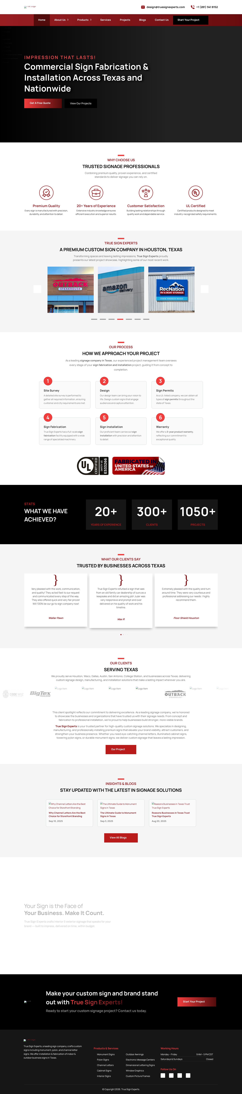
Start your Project (194, 1001)
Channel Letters (105, 1065)
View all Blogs (118, 837)
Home (41, 20)
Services (105, 20)
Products (83, 20)
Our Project (118, 749)
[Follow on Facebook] (171, 1075)
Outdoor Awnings (135, 1054)
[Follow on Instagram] (179, 1075)
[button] (94, 319)
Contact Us (162, 20)
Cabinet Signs (104, 1070)
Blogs (142, 20)
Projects (125, 20)
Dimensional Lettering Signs (140, 1065)
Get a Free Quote (40, 103)
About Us (60, 20)
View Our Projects (80, 103)
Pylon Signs (103, 1059)
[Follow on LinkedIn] (163, 1075)
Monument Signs (106, 1054)
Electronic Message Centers (140, 1059)
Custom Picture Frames (138, 1076)
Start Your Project (188, 20)
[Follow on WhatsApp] (188, 1075)
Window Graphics (135, 1070)
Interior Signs (104, 1076)
